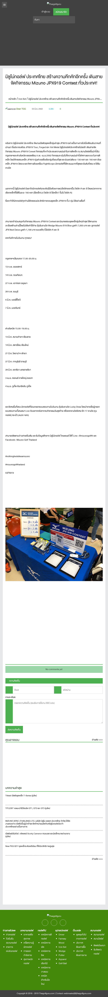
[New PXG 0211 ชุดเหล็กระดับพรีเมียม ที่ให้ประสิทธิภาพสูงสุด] (88, 849)
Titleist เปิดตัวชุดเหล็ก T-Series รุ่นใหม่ (21, 795)
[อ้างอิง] (95, 115)
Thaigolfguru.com (46, 993)
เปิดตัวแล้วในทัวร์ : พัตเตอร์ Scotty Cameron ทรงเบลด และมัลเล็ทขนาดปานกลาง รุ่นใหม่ (37, 835)
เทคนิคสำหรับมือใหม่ (45, 980)
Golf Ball (63, 963)
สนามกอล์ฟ (99, 935)
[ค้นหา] (73, 20)
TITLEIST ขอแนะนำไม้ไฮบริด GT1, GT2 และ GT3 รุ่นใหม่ (27, 808)
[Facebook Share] (46, 91)
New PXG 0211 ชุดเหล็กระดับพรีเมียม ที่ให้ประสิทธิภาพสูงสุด (29, 846)
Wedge (62, 951)
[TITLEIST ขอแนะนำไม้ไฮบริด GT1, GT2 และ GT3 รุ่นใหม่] (88, 811)
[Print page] (100, 115)
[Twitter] (54, 91)
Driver (61, 935)
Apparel (62, 959)
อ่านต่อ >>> (97, 740)
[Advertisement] (54, 44)
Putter (62, 955)
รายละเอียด (10, 697)
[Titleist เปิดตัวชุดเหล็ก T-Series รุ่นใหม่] (88, 798)
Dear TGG (21, 109)
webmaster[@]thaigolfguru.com (77, 993)
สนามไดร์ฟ (98, 939)
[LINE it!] (61, 91)
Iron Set (62, 947)
